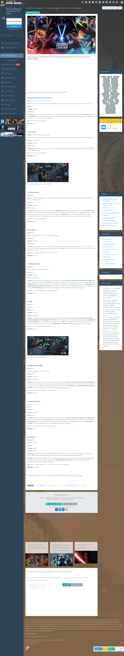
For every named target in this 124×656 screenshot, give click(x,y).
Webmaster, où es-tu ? (109, 208)
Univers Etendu (110, 111)
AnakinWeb (50, 620)
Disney (94, 620)
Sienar (104, 336)
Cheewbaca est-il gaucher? (110, 218)
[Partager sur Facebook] (56, 509)
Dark (70, 280)
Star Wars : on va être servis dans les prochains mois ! (36, 547)
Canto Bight (106, 310)
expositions (31, 629)
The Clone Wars (110, 107)
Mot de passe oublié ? (14, 29)
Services (111, 101)
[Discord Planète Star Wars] (106, 2)
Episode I (116, 76)
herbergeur (106, 215)
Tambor (37, 321)
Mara (87, 280)
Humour (106, 88)
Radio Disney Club (42, 636)
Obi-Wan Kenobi (115, 94)
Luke (113, 624)
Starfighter (113, 103)
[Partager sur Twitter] (59, 509)
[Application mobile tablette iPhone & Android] (82, 2)
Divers (109, 76)
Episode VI (114, 82)
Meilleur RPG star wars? (109, 225)
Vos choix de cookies (45, 640)
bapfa (64, 571)
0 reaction (84, 485)
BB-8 (59, 626)
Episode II (106, 78)
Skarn (47, 571)
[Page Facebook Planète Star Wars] (93, 2)
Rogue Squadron (108, 99)
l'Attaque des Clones (76, 622)
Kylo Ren (46, 626)
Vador (49, 282)
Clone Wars (117, 626)
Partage (98, 649)
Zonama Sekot (107, 288)
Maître (44, 98)
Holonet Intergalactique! (109, 244)
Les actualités (35, 571)
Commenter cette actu (70, 504)
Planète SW (106, 95)
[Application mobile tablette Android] (89, 2)
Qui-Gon (50, 98)
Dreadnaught (106, 300)
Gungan (32, 132)
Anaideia (68, 571)
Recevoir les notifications (33, 12)
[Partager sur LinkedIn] (63, 509)
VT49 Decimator (107, 331)
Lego (99, 626)
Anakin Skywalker (106, 624)
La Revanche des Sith (97, 622)
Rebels (106, 97)
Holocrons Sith (107, 257)
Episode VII (106, 84)
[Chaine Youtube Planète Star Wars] (103, 2)
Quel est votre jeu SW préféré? (111, 223)
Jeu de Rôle (114, 88)
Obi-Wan (37, 98)
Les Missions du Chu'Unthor (110, 249)
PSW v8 (27, 640)
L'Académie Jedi (107, 241)
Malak (81, 280)
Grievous (71, 318)
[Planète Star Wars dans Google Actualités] (110, 2)
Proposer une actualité (110, 8)
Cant (112, 310)
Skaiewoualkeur (58, 571)
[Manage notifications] (120, 642)
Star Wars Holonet (31, 636)
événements (41, 629)
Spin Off (106, 103)
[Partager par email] (66, 509)
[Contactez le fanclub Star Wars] (113, 2)
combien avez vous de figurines (111, 213)
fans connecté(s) (112, 127)
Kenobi (86, 114)
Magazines (114, 92)
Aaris (104, 318)
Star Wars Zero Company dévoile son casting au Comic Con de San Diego (61, 547)
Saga (116, 99)
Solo (117, 101)
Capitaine (32, 192)
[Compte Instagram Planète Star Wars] (96, 2)
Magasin (106, 92)
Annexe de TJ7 (107, 252)
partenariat (7, 117)
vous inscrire (78, 577)
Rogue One (114, 97)
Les (48, 464)
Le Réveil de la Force (46, 622)
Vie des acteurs (110, 113)
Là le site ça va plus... (108, 210)
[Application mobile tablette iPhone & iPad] (86, 2)
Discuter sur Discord (55, 504)
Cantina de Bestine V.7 (109, 254)
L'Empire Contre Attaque (44, 624)
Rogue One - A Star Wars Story (74, 629)
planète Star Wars (74, 485)
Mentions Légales (35, 640)
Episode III (114, 78)
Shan (34, 366)
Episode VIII (114, 84)
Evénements (107, 86)
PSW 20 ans (115, 95)
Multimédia (105, 94)
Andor (103, 76)
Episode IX (114, 80)
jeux (95, 626)
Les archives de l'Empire (109, 264)
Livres (114, 90)
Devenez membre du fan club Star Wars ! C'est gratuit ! (14, 11)
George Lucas (84, 620)
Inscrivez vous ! (77, 585)
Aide (105, 649)
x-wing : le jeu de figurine (109, 220)
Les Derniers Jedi (38, 631)
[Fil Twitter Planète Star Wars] (100, 2)
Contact (54, 640)
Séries (104, 101)
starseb (51, 571)
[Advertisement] (61, 75)
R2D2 (55, 626)
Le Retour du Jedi (66, 624)
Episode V (106, 82)
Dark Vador (38, 626)
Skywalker (91, 210)
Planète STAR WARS (14, 2)
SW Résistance (110, 105)
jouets (92, 626)
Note (111, 649)
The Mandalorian (110, 109)
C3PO (51, 626)
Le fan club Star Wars (8, 39)
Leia (117, 624)
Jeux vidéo (108, 90)
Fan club (115, 86)
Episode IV (106, 80)
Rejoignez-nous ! (62, 640)
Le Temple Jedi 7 (107, 239)
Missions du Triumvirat (109, 247)
